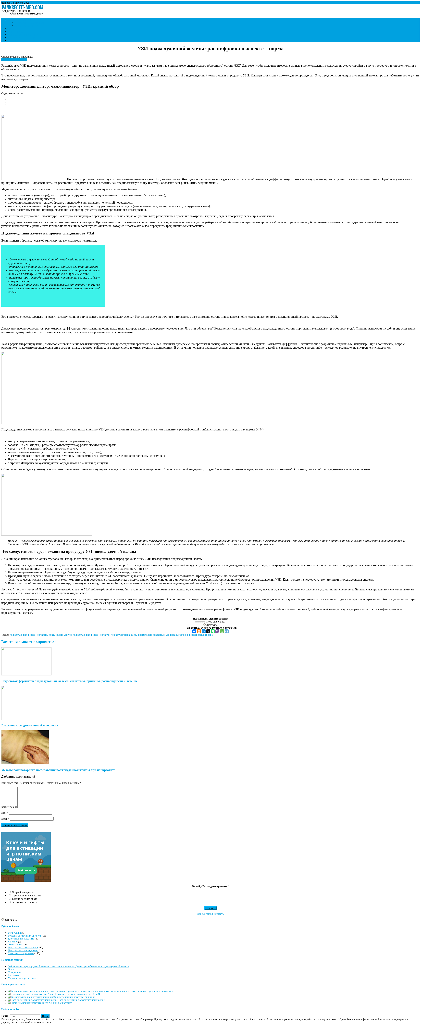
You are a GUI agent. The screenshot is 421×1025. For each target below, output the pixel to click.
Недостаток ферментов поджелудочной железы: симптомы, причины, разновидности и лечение (69, 681)
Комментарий (9, 806)
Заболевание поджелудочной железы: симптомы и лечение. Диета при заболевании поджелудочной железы (68, 966)
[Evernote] (213, 631)
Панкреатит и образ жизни (29, 22)
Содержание (15, 972)
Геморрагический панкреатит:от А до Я (77, 994)
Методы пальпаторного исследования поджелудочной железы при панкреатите (58, 770)
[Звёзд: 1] (196, 621)
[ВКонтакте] (194, 631)
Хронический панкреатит (26, 895)
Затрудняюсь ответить (24, 902)
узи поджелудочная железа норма (87, 634)
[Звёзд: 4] (202, 621)
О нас (11, 969)
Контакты (13, 40)
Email (5, 818)
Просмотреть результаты (210, 913)
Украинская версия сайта (22, 978)
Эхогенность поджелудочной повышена (29, 725)
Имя (4, 812)
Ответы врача (15, 31)
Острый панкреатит (23, 892)
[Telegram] (227, 631)
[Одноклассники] (199, 631)
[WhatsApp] (222, 631)
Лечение (12, 28)
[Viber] (217, 631)
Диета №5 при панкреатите (56, 1002)
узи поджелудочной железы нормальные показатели (135, 634)
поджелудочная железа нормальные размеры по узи (39, 634)
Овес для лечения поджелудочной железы (81, 1000)
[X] (208, 631)
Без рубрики (15, 932)
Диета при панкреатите (27, 25)
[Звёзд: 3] (200, 621)
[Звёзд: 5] (204, 621)
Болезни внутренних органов (24, 37)
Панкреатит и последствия (23, 34)
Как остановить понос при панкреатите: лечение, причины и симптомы (132, 991)
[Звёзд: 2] (198, 621)
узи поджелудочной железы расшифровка (189, 634)
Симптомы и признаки (21, 19)
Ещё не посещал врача (24, 898)
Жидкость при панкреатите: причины (74, 997)
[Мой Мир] (204, 631)
